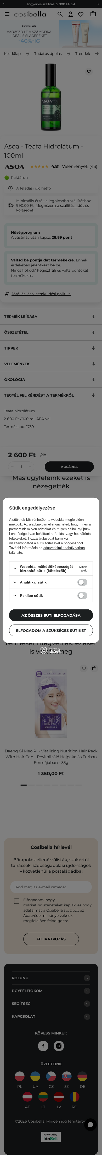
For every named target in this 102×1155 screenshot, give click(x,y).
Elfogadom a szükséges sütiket (51, 630)
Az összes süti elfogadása (51, 615)
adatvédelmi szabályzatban (64, 548)
